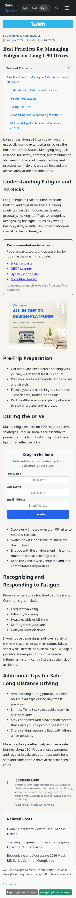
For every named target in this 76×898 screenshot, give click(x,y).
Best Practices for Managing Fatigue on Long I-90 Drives (37, 79)
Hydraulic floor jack (25, 274)
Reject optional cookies (22, 892)
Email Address (16, 499)
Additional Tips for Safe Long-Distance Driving (35, 125)
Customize (9, 884)
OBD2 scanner (21, 268)
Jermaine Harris (28, 780)
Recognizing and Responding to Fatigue (36, 115)
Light (26, 8)
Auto (43, 8)
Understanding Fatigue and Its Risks (33, 90)
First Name (14, 474)
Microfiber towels (24, 279)
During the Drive (20, 107)
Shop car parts (21, 263)
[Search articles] (57, 8)
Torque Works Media (42, 804)
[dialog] (38, 882)
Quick (11, 8)
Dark (34, 8)
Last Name (14, 486)
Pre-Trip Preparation (23, 98)
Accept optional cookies (55, 892)
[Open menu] (67, 8)
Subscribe (38, 514)
